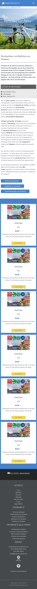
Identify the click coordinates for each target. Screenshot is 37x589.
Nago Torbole (18, 504)
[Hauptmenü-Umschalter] (33, 3)
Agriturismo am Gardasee (18, 519)
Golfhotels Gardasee (18, 538)
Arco (18, 490)
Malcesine (18, 497)
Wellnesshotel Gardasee (18, 534)
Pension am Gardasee (18, 517)
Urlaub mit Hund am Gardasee (19, 532)
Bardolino (18, 492)
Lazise (18, 501)
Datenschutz (22, 583)
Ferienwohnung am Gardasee (18, 514)
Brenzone (18, 495)
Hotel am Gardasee (18, 512)
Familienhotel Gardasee (18, 529)
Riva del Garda (18, 499)
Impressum (14, 583)
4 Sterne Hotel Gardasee (18, 536)
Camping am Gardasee (18, 521)
